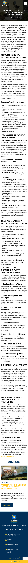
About (4, 525)
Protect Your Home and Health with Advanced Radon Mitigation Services (14, 487)
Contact (23, 525)
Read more (6, 505)
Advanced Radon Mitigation (8, 456)
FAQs (14, 525)
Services (9, 525)
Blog (18, 525)
